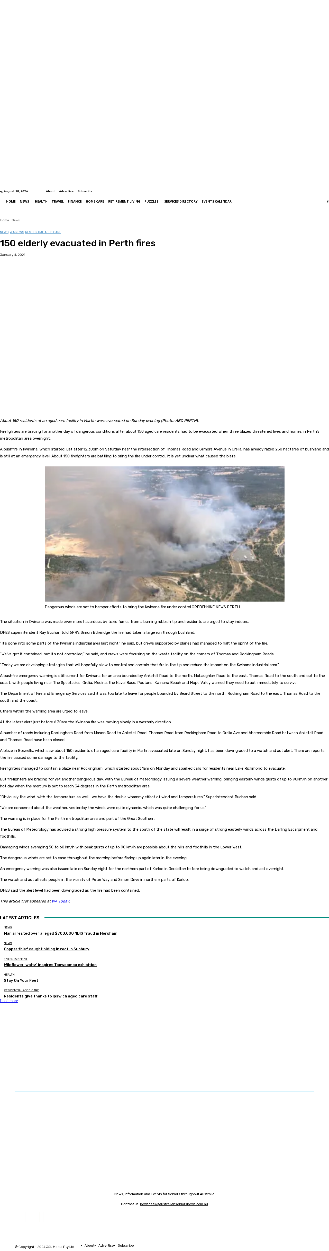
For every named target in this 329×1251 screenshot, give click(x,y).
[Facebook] (320, 191)
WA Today (60, 901)
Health (9, 974)
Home (4, 220)
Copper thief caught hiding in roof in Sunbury (46, 949)
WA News (17, 232)
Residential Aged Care (43, 232)
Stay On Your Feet (21, 980)
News (16, 220)
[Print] (82, 271)
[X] (27, 271)
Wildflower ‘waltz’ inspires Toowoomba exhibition (50, 964)
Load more (9, 1000)
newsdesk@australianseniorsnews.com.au (174, 1204)
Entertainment (16, 959)
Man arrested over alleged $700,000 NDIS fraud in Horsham (60, 933)
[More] (101, 271)
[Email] (64, 271)
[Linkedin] (326, 191)
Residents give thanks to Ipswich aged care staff (50, 996)
